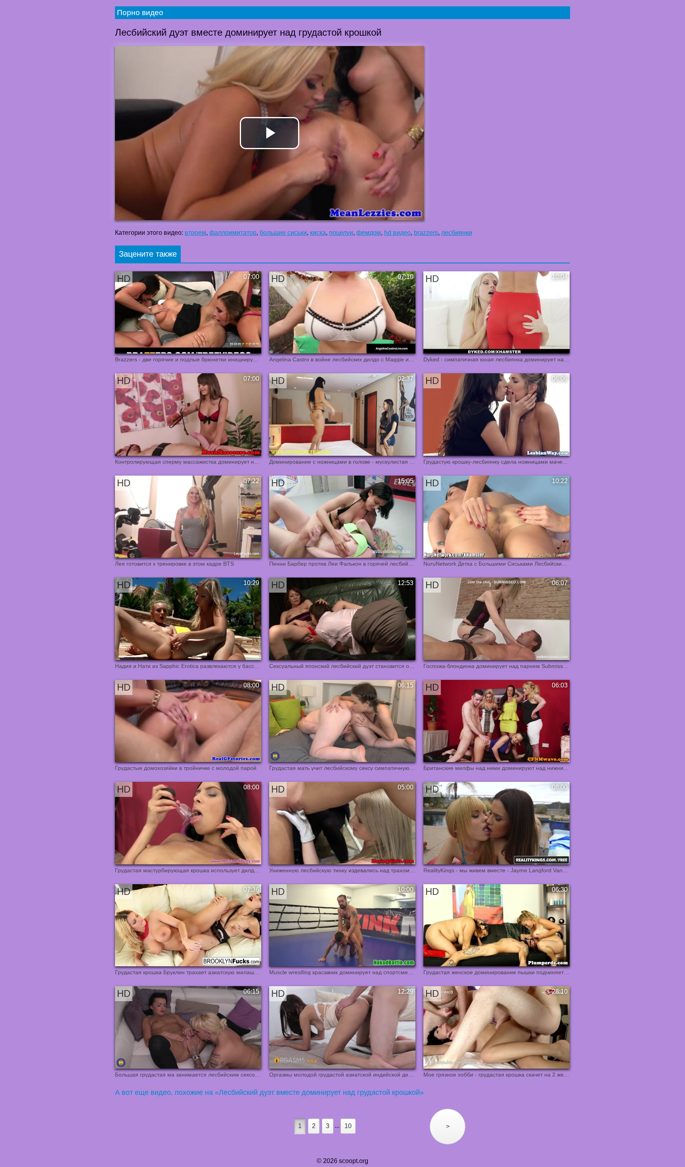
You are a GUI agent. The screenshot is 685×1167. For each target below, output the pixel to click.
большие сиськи (283, 232)
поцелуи (341, 232)
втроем (195, 232)
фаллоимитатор (232, 232)
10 (348, 1126)
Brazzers (426, 232)
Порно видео (140, 12)
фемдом (368, 232)
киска (318, 232)
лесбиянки (456, 232)
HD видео (397, 232)
